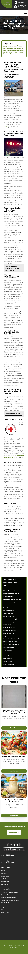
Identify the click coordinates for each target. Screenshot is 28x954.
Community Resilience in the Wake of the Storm (14, 48)
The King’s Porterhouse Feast (11, 644)
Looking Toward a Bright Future (13, 52)
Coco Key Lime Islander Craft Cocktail (14, 800)
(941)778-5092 (22, 2)
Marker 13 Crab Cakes (9, 616)
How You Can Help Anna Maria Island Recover (14, 50)
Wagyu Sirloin (7, 607)
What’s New (5, 882)
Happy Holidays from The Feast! (14, 756)
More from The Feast (9, 54)
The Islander (5, 895)
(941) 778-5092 (10, 862)
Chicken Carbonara (8, 664)
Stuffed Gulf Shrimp (8, 596)
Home (3, 870)
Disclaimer (4, 910)
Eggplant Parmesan (8, 585)
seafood (6, 126)
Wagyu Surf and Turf (9, 647)
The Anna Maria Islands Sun (9, 892)
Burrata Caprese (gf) (9, 627)
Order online (14, 833)
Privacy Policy (5, 913)
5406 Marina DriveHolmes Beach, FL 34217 (22, 6)
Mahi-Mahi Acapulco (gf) (10, 619)
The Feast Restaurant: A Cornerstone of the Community (14, 47)
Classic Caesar (7, 624)
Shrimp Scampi (7, 661)
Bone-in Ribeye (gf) (8, 610)
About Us (4, 873)
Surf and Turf (7, 588)
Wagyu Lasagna (7, 650)
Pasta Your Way (7, 658)
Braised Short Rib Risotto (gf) (11, 593)
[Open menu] (25, 13)
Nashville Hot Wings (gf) (9, 630)
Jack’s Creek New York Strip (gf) (12, 599)
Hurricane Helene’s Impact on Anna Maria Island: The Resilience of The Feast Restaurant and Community (14, 45)
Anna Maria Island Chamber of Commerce (10, 901)
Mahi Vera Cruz (7, 653)
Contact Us (4, 884)
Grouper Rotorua (8, 655)
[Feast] (6, 4)
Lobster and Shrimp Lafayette (11, 622)
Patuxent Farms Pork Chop (10, 605)
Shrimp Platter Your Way (10, 641)
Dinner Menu (5, 876)
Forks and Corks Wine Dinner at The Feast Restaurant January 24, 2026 (14, 712)
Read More (14, 728)
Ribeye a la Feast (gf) (9, 590)
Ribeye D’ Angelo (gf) (9, 633)
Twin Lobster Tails (8, 613)
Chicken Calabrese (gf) (9, 602)
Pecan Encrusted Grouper (10, 582)
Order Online (5, 879)
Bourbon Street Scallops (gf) (11, 639)
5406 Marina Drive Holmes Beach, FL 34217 (12, 856)
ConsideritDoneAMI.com (8, 898)
